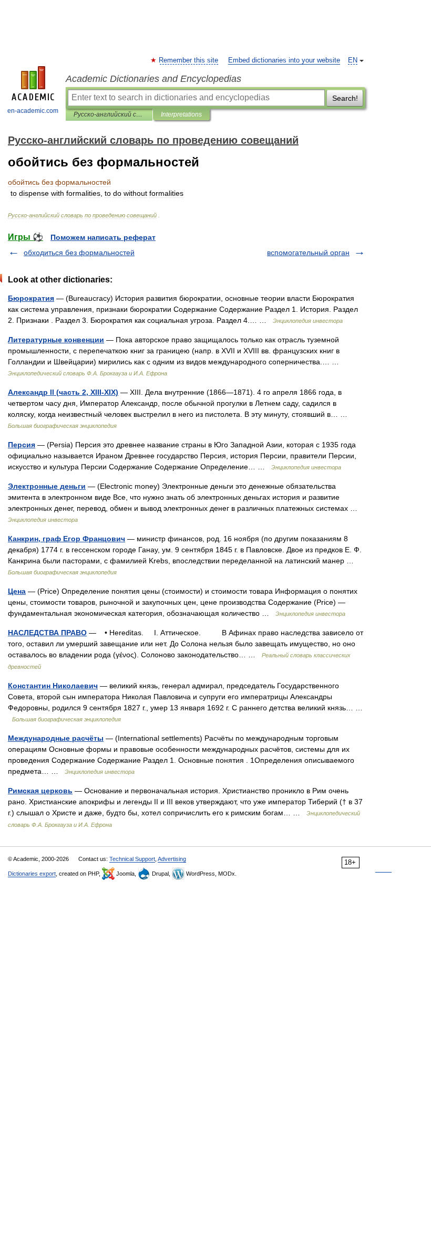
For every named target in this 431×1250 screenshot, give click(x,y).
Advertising (172, 859)
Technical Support (132, 859)
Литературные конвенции (56, 339)
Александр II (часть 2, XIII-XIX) (63, 392)
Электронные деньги (47, 486)
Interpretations (181, 114)
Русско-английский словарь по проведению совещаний (109, 114)
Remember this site (189, 60)
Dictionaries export (32, 873)
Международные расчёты (56, 738)
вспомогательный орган (308, 252)
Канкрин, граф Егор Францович (66, 538)
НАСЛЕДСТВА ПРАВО (47, 632)
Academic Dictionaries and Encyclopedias (153, 78)
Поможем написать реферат (103, 237)
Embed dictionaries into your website (284, 60)
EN (352, 60)
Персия (21, 444)
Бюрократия (31, 298)
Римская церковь (40, 790)
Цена (17, 591)
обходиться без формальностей (79, 252)
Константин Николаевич (53, 685)
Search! (345, 98)
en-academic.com (32, 110)
